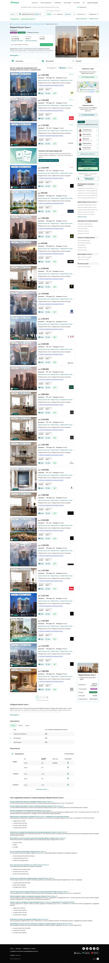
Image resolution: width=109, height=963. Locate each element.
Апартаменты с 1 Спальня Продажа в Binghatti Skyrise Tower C (88, 190)
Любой (49, 14)
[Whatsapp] (55, 93)
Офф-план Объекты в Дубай (84, 257)
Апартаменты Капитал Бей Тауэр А (86, 214)
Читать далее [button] (14, 715)
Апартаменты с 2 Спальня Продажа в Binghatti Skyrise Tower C (88, 193)
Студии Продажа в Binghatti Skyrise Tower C (88, 188)
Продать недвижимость (46, 2)
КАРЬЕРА (18, 948)
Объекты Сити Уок (82, 247)
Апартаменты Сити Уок (83, 231)
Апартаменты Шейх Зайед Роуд (85, 226)
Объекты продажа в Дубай (84, 266)
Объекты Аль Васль (82, 250)
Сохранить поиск (93, 18)
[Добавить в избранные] (35, 94)
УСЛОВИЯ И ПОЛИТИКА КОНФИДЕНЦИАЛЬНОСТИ (24, 951)
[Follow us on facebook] (83, 948)
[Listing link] (42, 84)
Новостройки (77, 2)
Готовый (54, 14)
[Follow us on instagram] (94, 948)
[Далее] (47, 697)
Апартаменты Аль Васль (83, 233)
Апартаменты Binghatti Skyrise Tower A (87, 207)
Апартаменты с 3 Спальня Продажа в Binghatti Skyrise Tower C (88, 195)
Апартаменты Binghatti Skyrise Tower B (87, 204)
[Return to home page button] (14, 2)
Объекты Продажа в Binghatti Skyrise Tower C (88, 197)
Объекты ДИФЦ (81, 245)
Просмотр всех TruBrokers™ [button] (87, 154)
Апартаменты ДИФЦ (82, 228)
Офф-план (60, 14)
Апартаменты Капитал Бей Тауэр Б (86, 212)
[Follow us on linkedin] (90, 948)
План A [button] (13, 725)
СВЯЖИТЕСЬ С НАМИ (29, 948)
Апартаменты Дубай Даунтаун (85, 223)
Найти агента (35, 2)
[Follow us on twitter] (87, 948)
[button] (13, 14)
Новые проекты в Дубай (83, 259)
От (32, 32)
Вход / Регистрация (93, 2)
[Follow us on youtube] (97, 948)
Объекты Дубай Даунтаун (84, 240)
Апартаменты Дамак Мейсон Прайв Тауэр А (88, 209)
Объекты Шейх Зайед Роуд (84, 242)
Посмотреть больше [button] (41, 789)
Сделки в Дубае (67, 2)
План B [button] (20, 725)
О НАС (12, 948)
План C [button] (27, 725)
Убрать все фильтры (81, 18)
